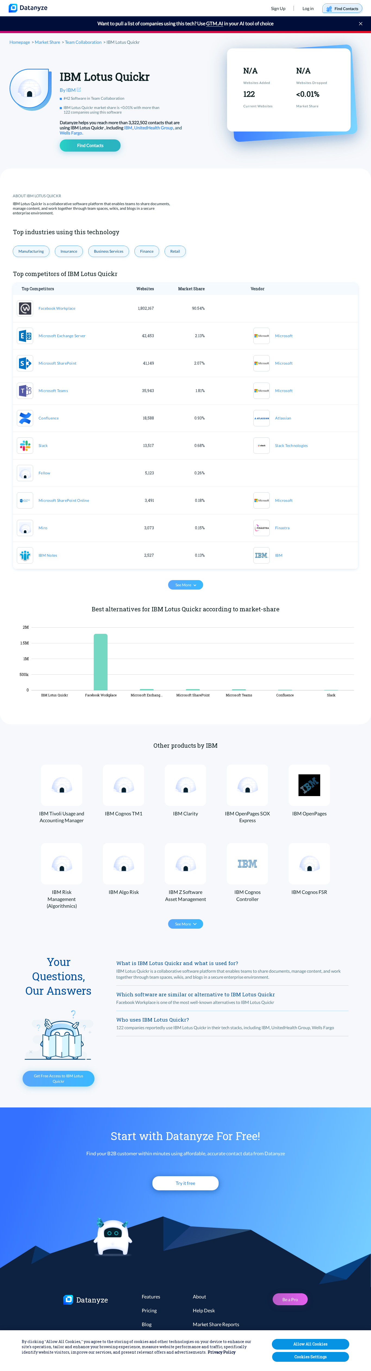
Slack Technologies (291, 445)
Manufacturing (31, 251)
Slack (43, 445)
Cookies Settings (310, 1356)
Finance (146, 251)
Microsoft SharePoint (57, 363)
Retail (175, 251)
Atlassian (283, 418)
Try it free (185, 1183)
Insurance (69, 251)
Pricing (149, 1310)
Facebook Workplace (57, 308)
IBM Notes (48, 555)
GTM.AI (214, 23)
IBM (128, 127)
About (199, 1297)
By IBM (68, 90)
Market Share (47, 42)
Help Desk (204, 1310)
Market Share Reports (216, 1324)
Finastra (282, 527)
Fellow (45, 473)
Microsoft (284, 335)
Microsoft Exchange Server (62, 335)
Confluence (49, 418)
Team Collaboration (83, 42)
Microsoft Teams (53, 390)
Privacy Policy (221, 1352)
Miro (43, 527)
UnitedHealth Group (154, 127)
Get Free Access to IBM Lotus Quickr (58, 1078)
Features (151, 1297)
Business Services (108, 251)
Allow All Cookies (310, 1344)
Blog (147, 1324)
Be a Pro (290, 1299)
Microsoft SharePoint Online (64, 500)
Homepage (20, 42)
